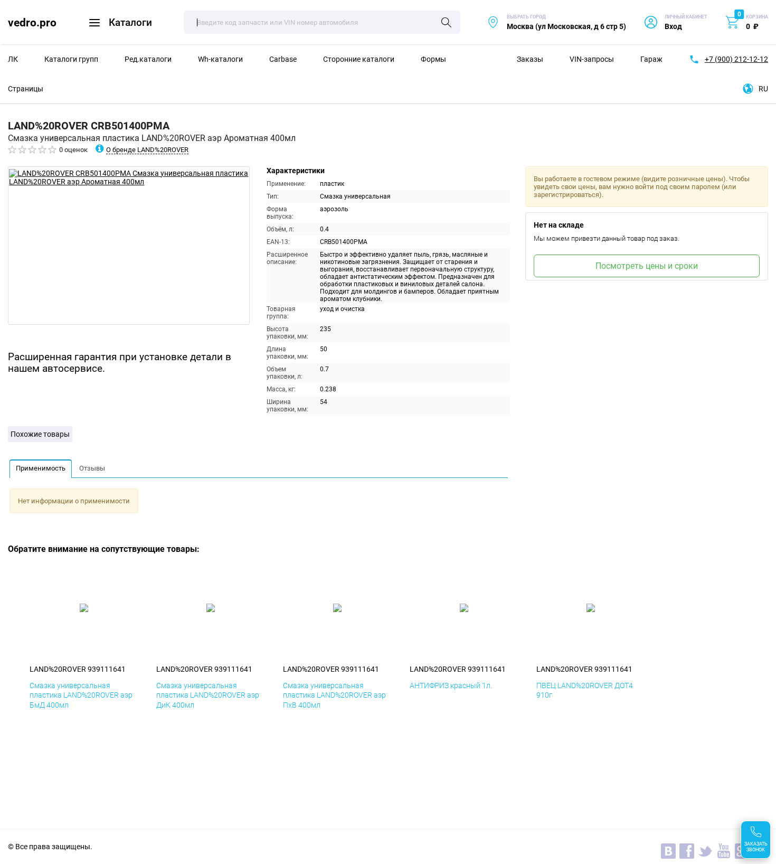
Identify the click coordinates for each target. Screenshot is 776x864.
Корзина (757, 17)
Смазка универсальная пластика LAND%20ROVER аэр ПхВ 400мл (334, 695)
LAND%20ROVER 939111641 (78, 669)
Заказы (530, 59)
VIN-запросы (592, 59)
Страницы (25, 88)
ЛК (13, 59)
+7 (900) (736, 59)
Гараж (651, 59)
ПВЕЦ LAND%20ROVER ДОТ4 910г (584, 690)
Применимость (40, 468)
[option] (129, 245)
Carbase (283, 59)
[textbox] (322, 22)
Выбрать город (556, 22)
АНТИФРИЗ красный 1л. (451, 685)
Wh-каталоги (220, 59)
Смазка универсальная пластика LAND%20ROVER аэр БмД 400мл (81, 695)
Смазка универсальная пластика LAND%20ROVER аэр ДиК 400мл (207, 695)
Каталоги (130, 22)
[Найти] (446, 23)
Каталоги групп (71, 59)
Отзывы (92, 468)
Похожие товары (40, 434)
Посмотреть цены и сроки (646, 266)
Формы (433, 59)
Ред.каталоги (148, 59)
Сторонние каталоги (358, 59)
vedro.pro (32, 22)
